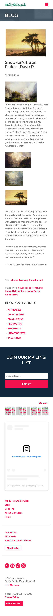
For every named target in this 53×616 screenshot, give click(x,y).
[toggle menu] (46, 4)
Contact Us (11, 532)
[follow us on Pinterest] (18, 565)
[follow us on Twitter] (23, 565)
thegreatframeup (16, 486)
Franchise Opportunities (18, 540)
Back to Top (13, 603)
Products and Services (17, 501)
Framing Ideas (15, 319)
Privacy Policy (12, 597)
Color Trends (25, 288)
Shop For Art (36, 280)
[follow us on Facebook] (7, 565)
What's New (11, 294)
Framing (23, 280)
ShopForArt (13, 548)
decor (14, 280)
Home (8, 517)
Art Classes (14, 310)
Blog (7, 505)
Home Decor (33, 291)
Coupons (9, 509)
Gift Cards (10, 536)
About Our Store (14, 513)
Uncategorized (16, 333)
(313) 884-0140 (12, 585)
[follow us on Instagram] (12, 565)
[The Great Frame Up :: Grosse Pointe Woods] (29, 4)
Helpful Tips (19, 291)
